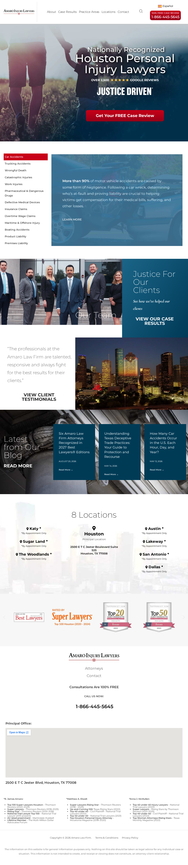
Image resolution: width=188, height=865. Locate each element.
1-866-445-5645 (94, 706)
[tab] (26, 157)
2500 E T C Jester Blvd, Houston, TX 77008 (41, 783)
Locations (108, 12)
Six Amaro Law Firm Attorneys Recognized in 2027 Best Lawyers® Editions (74, 443)
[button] (4, 617)
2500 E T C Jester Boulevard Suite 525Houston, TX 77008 (94, 550)
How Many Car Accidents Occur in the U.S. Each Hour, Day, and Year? (163, 443)
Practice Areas (89, 12)
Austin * (156, 528)
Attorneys (94, 668)
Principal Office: (18, 723)
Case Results (67, 12)
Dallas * (156, 567)
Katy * (35, 528)
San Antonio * (156, 554)
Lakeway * (156, 541)
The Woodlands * (35, 554)
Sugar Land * (35, 541)
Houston (94, 533)
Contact (123, 12)
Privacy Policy (130, 837)
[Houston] (94, 528)
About (51, 12)
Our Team (96, 315)
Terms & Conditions (106, 837)
